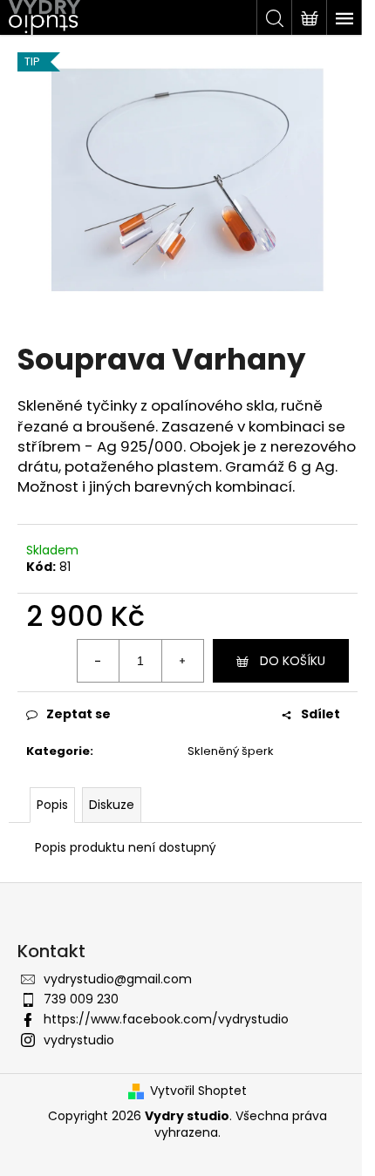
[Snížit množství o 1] (98, 661)
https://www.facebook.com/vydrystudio (166, 1019)
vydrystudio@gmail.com (118, 979)
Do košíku (292, 661)
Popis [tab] (52, 804)
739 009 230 (81, 999)
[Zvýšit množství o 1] (182, 661)
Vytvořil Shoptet (198, 1091)
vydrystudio (79, 1040)
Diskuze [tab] (111, 804)
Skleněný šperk (231, 751)
